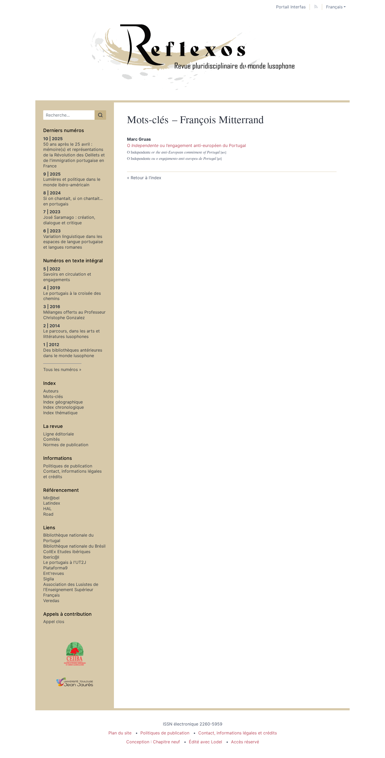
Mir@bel (51, 497)
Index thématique (60, 412)
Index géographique (63, 402)
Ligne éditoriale (58, 434)
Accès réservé (245, 741)
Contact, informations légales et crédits (237, 732)
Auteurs (50, 391)
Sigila (48, 578)
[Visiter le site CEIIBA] (74, 653)
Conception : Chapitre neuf (153, 741)
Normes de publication (65, 444)
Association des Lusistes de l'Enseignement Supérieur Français (70, 590)
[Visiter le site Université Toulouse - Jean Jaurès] (74, 682)
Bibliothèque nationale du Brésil (74, 546)
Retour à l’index (146, 177)
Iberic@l (51, 557)
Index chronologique (63, 407)
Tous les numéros (60, 369)
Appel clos (53, 621)
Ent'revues (53, 573)
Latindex (51, 503)
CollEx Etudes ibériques (66, 551)
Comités (51, 439)
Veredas (51, 600)
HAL (47, 508)
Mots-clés (53, 396)
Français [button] (334, 6)
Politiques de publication (67, 465)
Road (48, 514)
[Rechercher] (100, 115)
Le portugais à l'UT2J (64, 562)
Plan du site (119, 732)
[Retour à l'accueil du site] (192, 57)
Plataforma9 (55, 567)
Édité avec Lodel (205, 741)
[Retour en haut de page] (381, 4)
